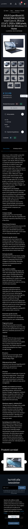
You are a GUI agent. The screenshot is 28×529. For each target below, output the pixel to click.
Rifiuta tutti (13, 516)
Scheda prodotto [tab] (17, 148)
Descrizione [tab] (6, 148)
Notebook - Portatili (19, 10)
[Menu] (11, 4)
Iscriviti (22, 487)
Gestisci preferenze (13, 520)
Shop (11, 10)
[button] (14, 114)
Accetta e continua (13, 523)
